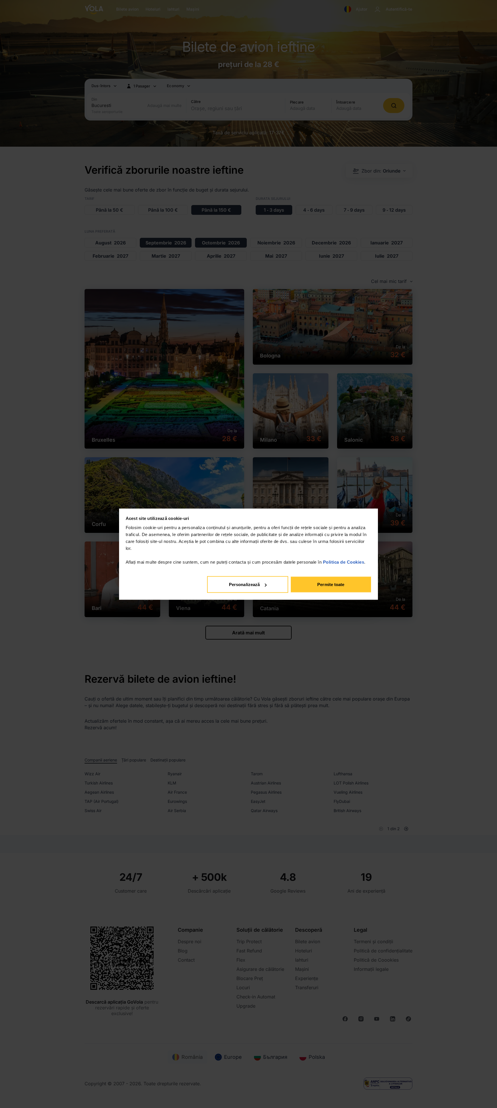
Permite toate (330, 584)
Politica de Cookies (343, 561)
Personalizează (244, 584)
